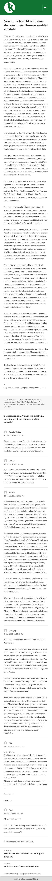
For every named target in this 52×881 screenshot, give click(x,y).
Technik (27, 402)
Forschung (8, 404)
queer (14, 402)
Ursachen (7, 407)
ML (10, 743)
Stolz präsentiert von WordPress (30, 874)
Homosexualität (38, 404)
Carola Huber (15, 432)
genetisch (22, 404)
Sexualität (20, 402)
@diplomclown (38, 387)
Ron (21, 400)
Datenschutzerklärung (11, 874)
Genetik (15, 404)
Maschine (7, 402)
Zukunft (34, 402)
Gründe (29, 404)
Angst (29, 400)
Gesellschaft (36, 400)
